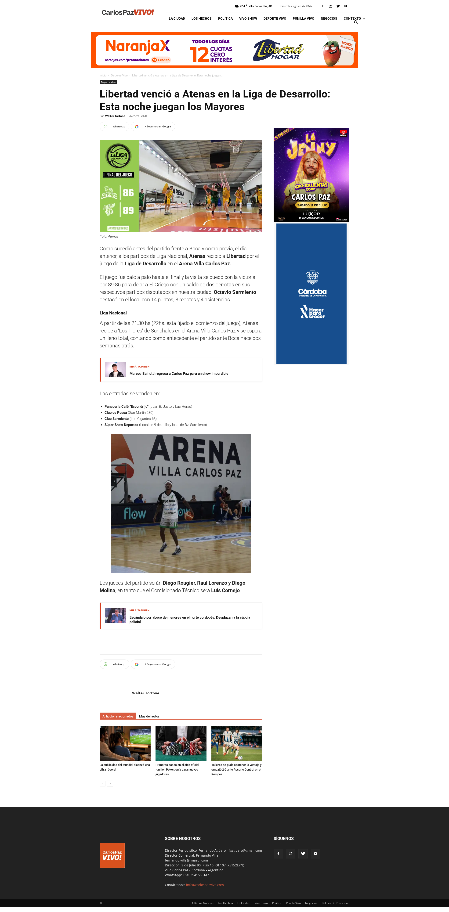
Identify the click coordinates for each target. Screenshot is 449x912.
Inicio (103, 75)
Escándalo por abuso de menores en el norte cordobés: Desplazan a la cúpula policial (190, 619)
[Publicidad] (224, 50)
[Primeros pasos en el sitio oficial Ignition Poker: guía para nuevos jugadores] (181, 743)
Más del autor (149, 716)
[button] (356, 23)
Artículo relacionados (118, 716)
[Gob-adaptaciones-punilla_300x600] (311, 362)
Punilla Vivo (303, 18)
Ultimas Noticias (203, 903)
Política (225, 18)
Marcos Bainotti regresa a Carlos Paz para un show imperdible (179, 373)
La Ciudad (177, 18)
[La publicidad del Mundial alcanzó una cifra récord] (125, 743)
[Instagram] (330, 6)
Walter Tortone (115, 116)
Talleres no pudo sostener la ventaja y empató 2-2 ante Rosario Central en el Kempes (236, 769)
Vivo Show (248, 18)
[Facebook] (322, 6)
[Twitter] (338, 6)
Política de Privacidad (335, 903)
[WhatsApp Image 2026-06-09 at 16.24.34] (311, 221)
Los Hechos (202, 18)
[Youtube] (345, 6)
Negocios (329, 18)
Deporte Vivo (275, 18)
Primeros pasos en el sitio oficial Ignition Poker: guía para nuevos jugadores (177, 769)
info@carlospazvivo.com (205, 885)
